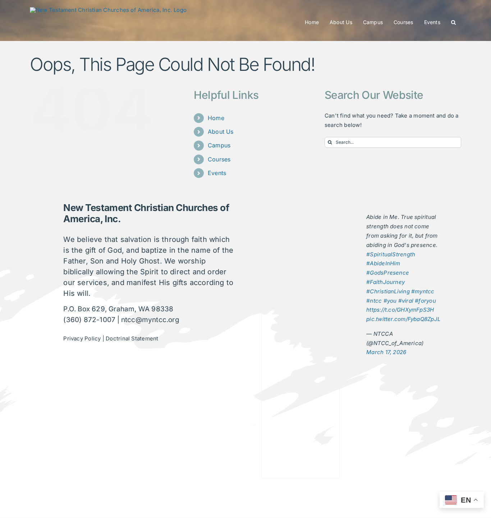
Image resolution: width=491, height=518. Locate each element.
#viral (405, 300)
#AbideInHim (383, 263)
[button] (453, 22)
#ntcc (374, 300)
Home (216, 118)
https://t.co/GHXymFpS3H (400, 309)
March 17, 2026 (386, 352)
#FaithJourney (385, 282)
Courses (219, 159)
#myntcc (423, 291)
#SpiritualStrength (390, 254)
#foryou (425, 300)
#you (390, 300)
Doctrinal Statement (132, 338)
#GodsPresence (387, 272)
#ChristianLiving (388, 291)
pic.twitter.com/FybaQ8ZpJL (403, 319)
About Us (221, 131)
